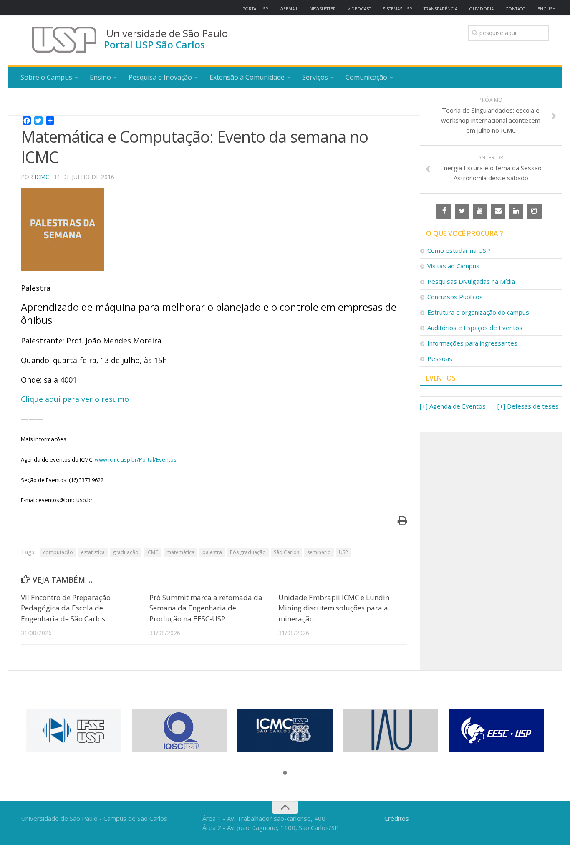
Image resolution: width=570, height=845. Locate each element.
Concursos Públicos (455, 297)
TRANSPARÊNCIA (440, 9)
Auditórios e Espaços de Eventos (474, 327)
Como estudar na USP (458, 250)
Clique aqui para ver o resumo (75, 399)
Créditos (396, 818)
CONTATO (515, 9)
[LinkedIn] (516, 211)
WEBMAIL (289, 9)
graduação (126, 552)
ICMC (42, 177)
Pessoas (439, 358)
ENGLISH (546, 9)
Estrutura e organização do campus (478, 312)
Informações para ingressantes (472, 343)
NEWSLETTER (323, 9)
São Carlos (286, 552)
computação (58, 552)
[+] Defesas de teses (528, 406)
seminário (319, 552)
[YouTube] (480, 211)
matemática (180, 552)
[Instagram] (534, 211)
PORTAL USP (255, 9)
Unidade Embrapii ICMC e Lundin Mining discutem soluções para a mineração (333, 608)
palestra (212, 552)
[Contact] (498, 211)
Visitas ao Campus (453, 266)
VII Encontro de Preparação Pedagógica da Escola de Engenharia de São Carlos (66, 608)
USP (343, 552)
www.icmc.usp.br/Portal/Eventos (136, 459)
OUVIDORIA (481, 9)
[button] (285, 773)
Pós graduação (248, 552)
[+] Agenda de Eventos (453, 406)
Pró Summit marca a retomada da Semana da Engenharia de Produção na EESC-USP (205, 608)
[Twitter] (462, 211)
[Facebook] (443, 211)
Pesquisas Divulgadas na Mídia (471, 281)
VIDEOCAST (359, 9)
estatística (93, 552)
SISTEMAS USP (397, 9)
